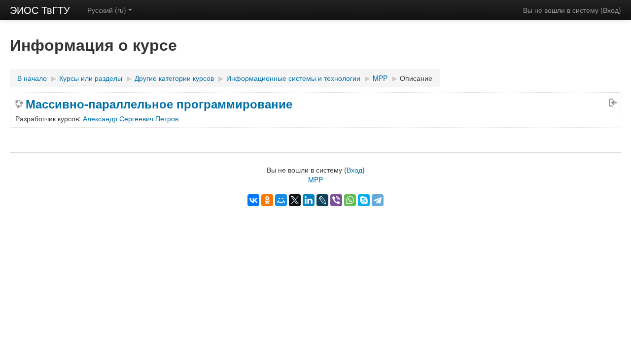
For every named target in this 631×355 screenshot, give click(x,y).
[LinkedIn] (309, 200)
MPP (380, 78)
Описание (416, 78)
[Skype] (364, 200)
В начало (32, 78)
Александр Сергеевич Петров (130, 118)
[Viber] (336, 200)
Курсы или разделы (90, 78)
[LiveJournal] (322, 200)
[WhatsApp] (350, 200)
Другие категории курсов (174, 78)
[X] (295, 200)
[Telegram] (378, 200)
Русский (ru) (106, 10)
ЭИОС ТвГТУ (40, 9)
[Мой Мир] (281, 200)
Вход (611, 10)
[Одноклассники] (267, 200)
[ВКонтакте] (253, 200)
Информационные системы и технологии (293, 78)
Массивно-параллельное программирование (159, 103)
